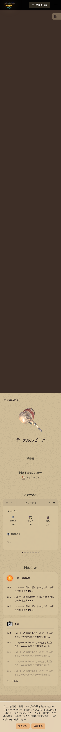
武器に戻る (13, 399)
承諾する (38, 726)
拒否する (22, 726)
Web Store (41, 4)
